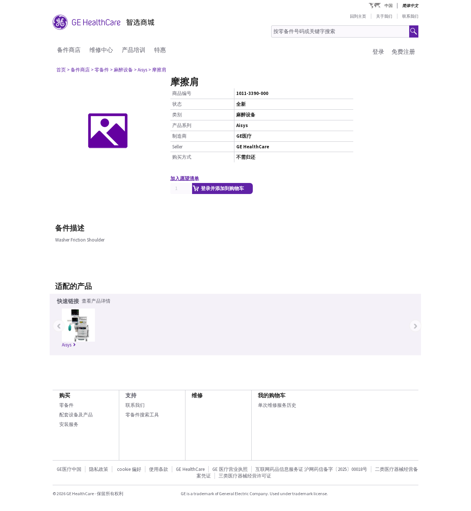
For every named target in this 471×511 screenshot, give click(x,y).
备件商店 (69, 49)
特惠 (160, 49)
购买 (64, 395)
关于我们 (384, 16)
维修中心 (101, 49)
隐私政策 (98, 469)
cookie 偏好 (129, 469)
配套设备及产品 (76, 415)
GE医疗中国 (69, 469)
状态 (177, 104)
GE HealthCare (190, 469)
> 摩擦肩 (157, 70)
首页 (61, 70)
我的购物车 (272, 395)
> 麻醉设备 (121, 70)
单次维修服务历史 (277, 405)
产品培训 (133, 49)
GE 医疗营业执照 (230, 469)
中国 (389, 5)
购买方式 (181, 157)
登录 (378, 51)
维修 (197, 395)
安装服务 (68, 424)
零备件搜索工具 (142, 415)
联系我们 (410, 16)
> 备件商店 (78, 70)
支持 (131, 395)
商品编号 (181, 93)
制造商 (179, 136)
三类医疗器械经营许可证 (245, 476)
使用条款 (158, 469)
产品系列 (181, 125)
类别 (177, 115)
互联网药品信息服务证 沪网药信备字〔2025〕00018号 (311, 469)
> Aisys (140, 70)
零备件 (66, 405)
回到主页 (358, 16)
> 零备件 (100, 70)
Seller (177, 147)
